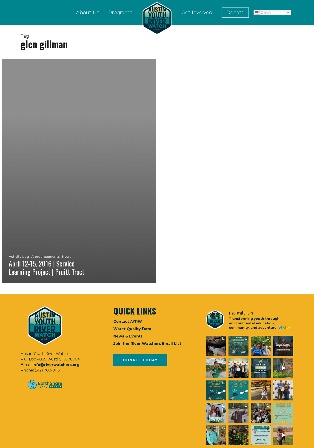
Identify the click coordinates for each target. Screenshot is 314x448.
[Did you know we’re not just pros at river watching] (216, 435)
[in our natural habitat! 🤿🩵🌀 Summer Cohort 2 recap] (261, 346)
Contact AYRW (127, 321)
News (66, 257)
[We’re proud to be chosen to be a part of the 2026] (283, 346)
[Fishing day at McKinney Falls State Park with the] (238, 413)
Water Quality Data (132, 329)
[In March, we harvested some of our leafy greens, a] (238, 435)
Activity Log (19, 257)
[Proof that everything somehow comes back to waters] (238, 346)
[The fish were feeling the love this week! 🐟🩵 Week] (216, 368)
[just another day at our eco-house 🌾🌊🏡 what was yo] (283, 368)
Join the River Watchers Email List (147, 343)
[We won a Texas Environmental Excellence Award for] (238, 368)
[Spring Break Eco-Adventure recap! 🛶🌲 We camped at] (261, 413)
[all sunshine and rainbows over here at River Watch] (283, 435)
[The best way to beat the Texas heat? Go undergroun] (216, 346)
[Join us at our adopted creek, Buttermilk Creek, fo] (283, 413)
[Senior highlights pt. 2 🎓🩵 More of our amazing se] (216, 390)
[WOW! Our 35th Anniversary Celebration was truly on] (283, 390)
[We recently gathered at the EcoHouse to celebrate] (216, 413)
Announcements (45, 257)
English (265, 12)
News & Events (128, 336)
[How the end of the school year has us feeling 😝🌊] (261, 390)
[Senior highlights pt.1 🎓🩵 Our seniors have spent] (238, 390)
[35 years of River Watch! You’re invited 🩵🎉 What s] (261, 435)
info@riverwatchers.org (56, 365)
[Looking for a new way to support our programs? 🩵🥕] (261, 368)
